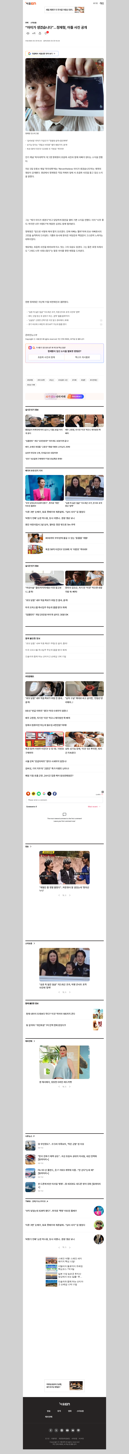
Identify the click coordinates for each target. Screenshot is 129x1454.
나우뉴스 (28, 1136)
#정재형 (30, 380)
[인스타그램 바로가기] (67, 1430)
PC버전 (81, 1438)
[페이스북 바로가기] (51, 1430)
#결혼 (83, 380)
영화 (70, 1411)
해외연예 (28, 1041)
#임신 (52, 380)
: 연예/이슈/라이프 (35, 1201)
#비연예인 (93, 380)
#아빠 (74, 380)
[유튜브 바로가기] (62, 1430)
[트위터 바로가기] (56, 1430)
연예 (26, 22)
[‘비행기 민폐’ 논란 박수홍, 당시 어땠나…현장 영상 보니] (99, 1239)
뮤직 (59, 1411)
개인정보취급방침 (64, 1438)
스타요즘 (33, 22)
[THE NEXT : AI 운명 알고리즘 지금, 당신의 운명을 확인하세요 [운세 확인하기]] (64, 396)
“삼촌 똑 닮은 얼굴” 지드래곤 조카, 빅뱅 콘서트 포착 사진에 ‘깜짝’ (54, 312)
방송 (27, 846)
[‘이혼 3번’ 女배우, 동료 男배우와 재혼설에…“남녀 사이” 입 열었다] (99, 1225)
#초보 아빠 (31, 385)
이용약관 (54, 1438)
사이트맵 (74, 1438)
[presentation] (59, 895)
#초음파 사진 (63, 380)
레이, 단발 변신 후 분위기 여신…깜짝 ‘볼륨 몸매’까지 (49, 316)
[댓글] (46, 33)
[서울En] (30, 3)
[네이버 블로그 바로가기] (78, 1430)
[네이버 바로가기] (73, 1430)
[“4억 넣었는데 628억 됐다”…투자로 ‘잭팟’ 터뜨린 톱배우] (99, 1211)
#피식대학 (41, 380)
